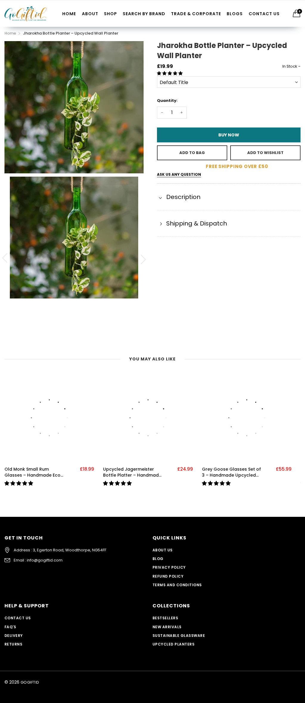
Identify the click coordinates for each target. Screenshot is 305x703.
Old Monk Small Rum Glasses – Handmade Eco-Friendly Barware (33, 472)
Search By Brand (144, 14)
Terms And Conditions (177, 584)
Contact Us (264, 14)
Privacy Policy (169, 567)
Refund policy (167, 576)
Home (69, 14)
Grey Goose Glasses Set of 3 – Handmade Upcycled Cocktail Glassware (231, 472)
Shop (110, 14)
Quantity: (167, 100)
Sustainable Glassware (178, 635)
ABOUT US (162, 550)
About (90, 14)
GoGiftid (30, 682)
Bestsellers (165, 617)
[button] (170, 73)
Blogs (235, 14)
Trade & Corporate (196, 14)
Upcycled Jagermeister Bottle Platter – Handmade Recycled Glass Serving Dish (132, 472)
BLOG (158, 558)
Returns (13, 644)
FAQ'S (10, 626)
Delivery (13, 635)
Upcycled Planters (173, 644)
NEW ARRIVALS (167, 626)
